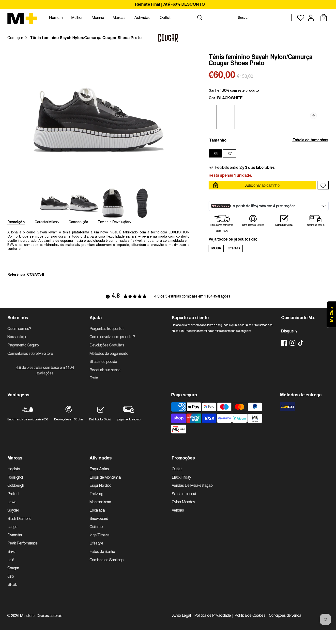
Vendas (178, 511)
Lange (12, 527)
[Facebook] (284, 343)
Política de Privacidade (212, 616)
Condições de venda (285, 616)
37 (230, 154)
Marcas (119, 18)
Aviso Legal (181, 616)
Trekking (96, 494)
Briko (11, 552)
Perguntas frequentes (107, 329)
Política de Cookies (249, 616)
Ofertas (234, 248)
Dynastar (14, 535)
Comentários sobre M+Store (30, 354)
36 (216, 154)
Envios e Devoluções (114, 222)
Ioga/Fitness (99, 535)
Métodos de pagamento (109, 354)
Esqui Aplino (99, 469)
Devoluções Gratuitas (107, 345)
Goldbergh (15, 486)
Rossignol (15, 478)
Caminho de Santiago (107, 560)
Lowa (11, 502)
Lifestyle (96, 543)
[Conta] (311, 18)
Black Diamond (19, 519)
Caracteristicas (47, 222)
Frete (94, 378)
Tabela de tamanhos (310, 140)
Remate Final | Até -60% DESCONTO (168, 5)
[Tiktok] (301, 343)
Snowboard (99, 519)
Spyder (13, 511)
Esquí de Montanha (105, 478)
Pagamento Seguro (23, 345)
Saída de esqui (184, 494)
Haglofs (13, 469)
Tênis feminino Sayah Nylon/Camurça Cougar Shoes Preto (86, 38)
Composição (78, 222)
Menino (98, 18)
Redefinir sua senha (105, 370)
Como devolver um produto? (112, 337)
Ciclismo (96, 527)
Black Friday (181, 478)
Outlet (165, 18)
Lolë (10, 560)
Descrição (16, 222)
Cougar (13, 568)
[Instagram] (292, 343)
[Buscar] (199, 17)
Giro (10, 577)
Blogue (287, 331)
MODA (216, 248)
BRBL (12, 585)
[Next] (313, 115)
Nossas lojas (17, 337)
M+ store (27, 616)
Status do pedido (103, 362)
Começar (15, 38)
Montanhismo (100, 502)
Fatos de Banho (102, 552)
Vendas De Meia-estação (192, 486)
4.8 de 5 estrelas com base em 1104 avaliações (192, 297)
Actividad (142, 18)
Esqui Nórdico (100, 486)
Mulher (77, 18)
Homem (56, 18)
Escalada (97, 511)
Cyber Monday (183, 502)
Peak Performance (22, 543)
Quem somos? (19, 329)
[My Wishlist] (300, 18)
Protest (13, 494)
